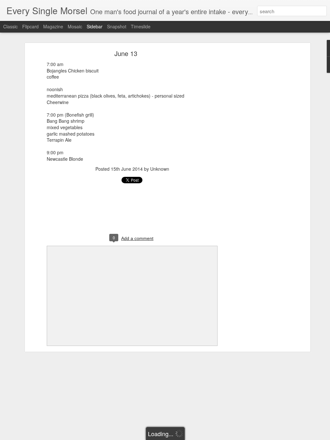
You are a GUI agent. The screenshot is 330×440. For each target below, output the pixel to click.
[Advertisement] (253, 153)
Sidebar (94, 26)
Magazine (53, 26)
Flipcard (30, 26)
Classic (10, 26)
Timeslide (140, 26)
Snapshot (116, 26)
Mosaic (75, 26)
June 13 (125, 53)
